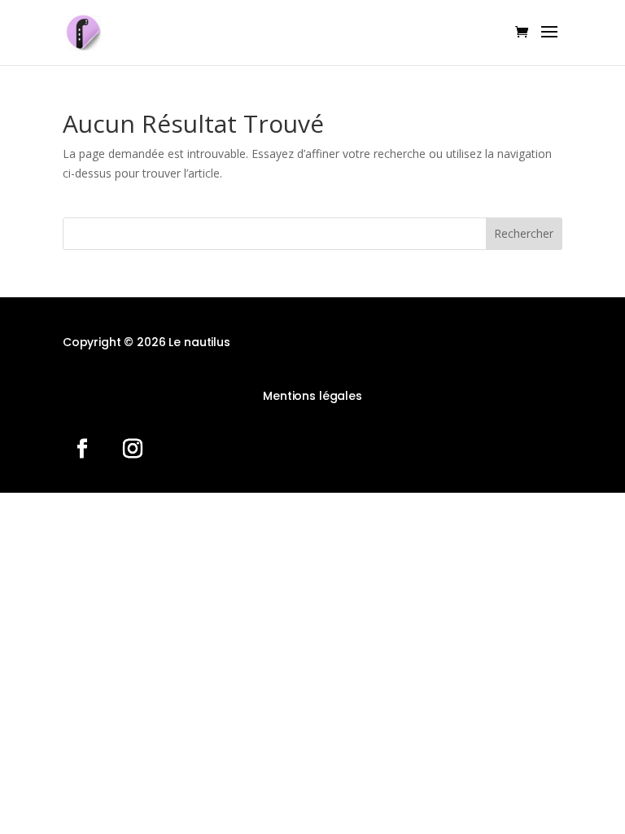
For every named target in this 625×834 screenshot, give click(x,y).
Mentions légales (312, 396)
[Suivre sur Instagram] (132, 448)
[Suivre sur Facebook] (82, 448)
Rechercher (523, 233)
